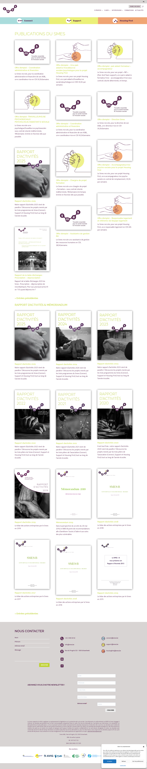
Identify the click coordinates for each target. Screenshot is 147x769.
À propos (97, 11)
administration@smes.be (94, 731)
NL (143, 2)
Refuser (124, 761)
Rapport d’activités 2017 (25, 593)
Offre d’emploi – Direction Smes (111, 119)
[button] (143, 747)
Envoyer (44, 665)
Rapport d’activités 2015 (107, 593)
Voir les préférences (137, 761)
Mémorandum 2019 (64, 522)
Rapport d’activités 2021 (66, 443)
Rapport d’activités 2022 (25, 443)
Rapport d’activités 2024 (66, 364)
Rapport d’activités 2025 (25, 201)
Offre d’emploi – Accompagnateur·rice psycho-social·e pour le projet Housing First (114, 167)
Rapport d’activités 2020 (108, 443)
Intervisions (117, 11)
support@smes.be (112, 644)
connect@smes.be (112, 638)
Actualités (139, 11)
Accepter (109, 761)
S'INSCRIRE (110, 710)
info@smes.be (69, 644)
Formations (129, 11)
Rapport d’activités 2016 (66, 599)
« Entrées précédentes (26, 298)
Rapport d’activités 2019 (25, 522)
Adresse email (81, 703)
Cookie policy (123, 765)
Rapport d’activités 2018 (107, 522)
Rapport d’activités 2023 (107, 364)
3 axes (106, 11)
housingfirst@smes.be (113, 650)
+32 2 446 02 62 (70, 638)
